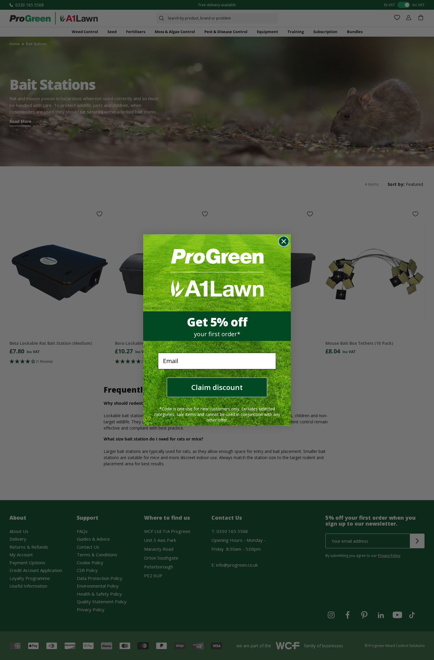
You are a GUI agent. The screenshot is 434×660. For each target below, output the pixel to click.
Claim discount (217, 387)
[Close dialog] (283, 241)
